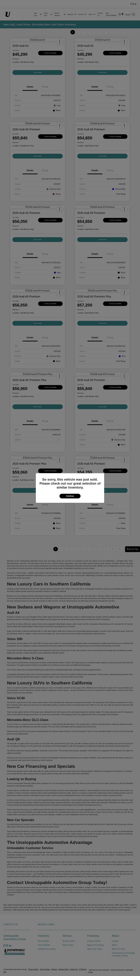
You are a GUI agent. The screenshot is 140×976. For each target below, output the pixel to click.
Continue (70, 496)
